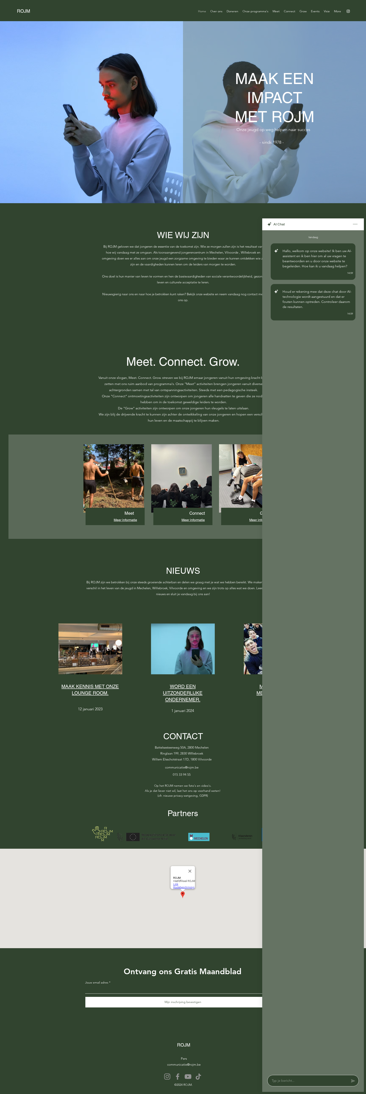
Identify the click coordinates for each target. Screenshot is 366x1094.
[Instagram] (167, 1076)
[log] (313, 651)
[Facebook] (177, 1076)
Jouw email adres (96, 982)
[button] (276, 11)
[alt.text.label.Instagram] (348, 11)
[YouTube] (188, 1076)
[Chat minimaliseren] (355, 224)
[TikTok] (198, 1076)
